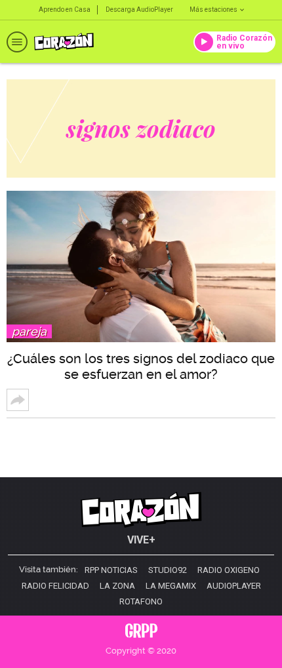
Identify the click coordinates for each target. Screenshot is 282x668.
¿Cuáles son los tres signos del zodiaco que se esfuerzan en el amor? (141, 366)
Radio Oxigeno (228, 570)
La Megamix (171, 586)
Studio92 (167, 570)
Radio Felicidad (55, 586)
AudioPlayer (234, 586)
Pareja (29, 331)
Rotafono (141, 601)
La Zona (117, 586)
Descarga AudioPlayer (139, 9)
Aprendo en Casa (65, 9)
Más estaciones (213, 9)
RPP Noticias (111, 570)
